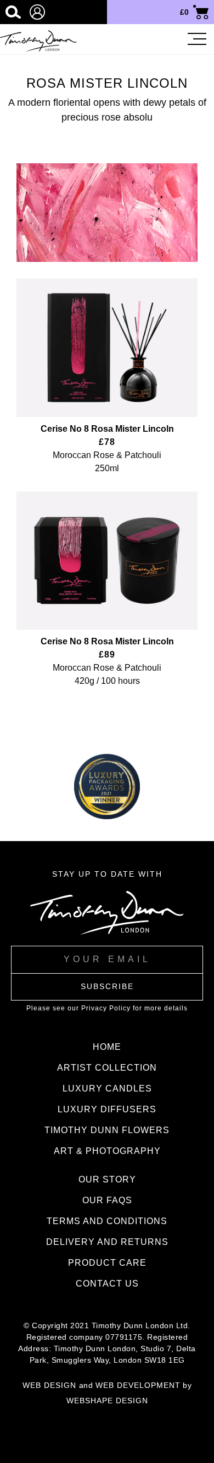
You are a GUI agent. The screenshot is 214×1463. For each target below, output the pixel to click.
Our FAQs (107, 1200)
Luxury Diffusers (107, 1109)
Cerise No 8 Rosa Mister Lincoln (107, 428)
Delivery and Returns (107, 1242)
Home (107, 1046)
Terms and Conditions (107, 1221)
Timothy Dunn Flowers (107, 1130)
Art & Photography (107, 1151)
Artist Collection (107, 1067)
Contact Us (107, 1283)
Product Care (107, 1262)
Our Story (107, 1179)
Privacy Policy (106, 1008)
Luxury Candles (107, 1088)
